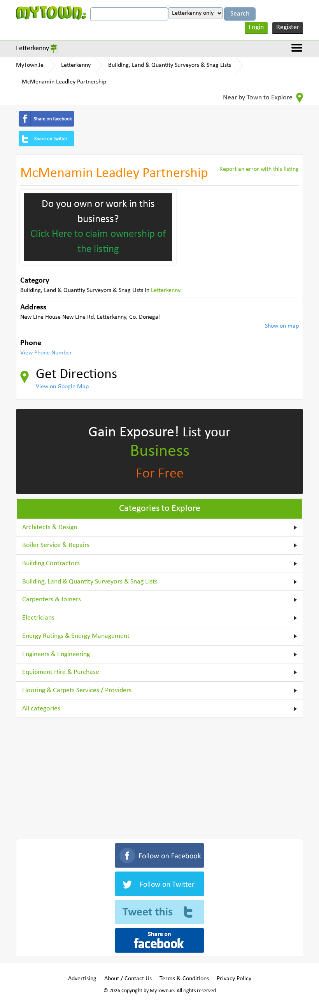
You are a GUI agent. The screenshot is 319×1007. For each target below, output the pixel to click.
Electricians (38, 618)
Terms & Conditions (184, 979)
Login (256, 27)
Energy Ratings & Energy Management (76, 636)
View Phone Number (46, 353)
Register (287, 27)
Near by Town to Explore (258, 97)
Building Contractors (51, 563)
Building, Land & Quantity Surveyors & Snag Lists (169, 65)
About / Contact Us (128, 979)
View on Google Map (62, 387)
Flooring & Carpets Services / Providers (76, 690)
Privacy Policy (234, 979)
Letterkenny (32, 48)
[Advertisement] (159, 776)
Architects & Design (49, 527)
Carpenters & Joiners (51, 599)
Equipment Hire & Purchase (60, 672)
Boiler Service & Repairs (55, 545)
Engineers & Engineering (56, 654)
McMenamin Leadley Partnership (64, 82)
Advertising (82, 979)
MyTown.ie (30, 65)
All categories (41, 708)
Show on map (282, 326)
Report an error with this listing (259, 169)
